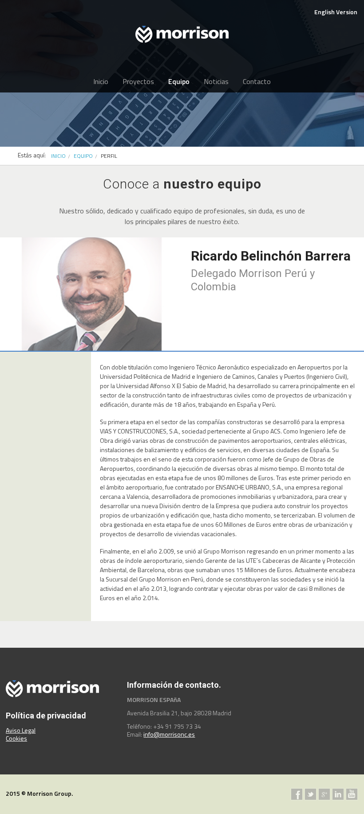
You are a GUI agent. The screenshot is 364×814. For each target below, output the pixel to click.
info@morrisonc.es (169, 734)
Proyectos (138, 81)
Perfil (109, 156)
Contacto (257, 81)
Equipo (179, 81)
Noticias (216, 81)
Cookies (16, 738)
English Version (335, 12)
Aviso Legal (21, 730)
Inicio (100, 81)
